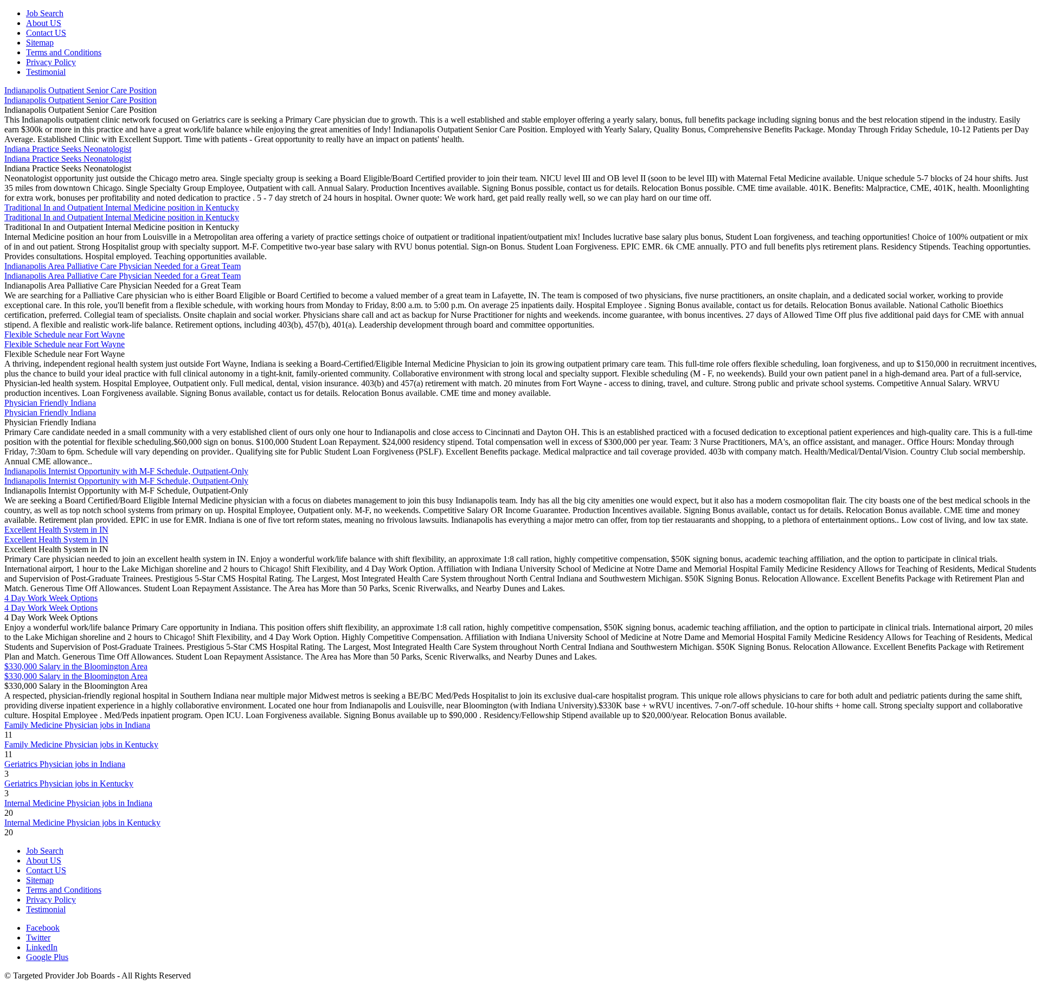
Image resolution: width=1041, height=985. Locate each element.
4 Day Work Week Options (51, 598)
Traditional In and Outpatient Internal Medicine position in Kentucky (121, 207)
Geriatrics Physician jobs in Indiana (64, 764)
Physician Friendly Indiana (50, 402)
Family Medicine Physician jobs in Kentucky (81, 744)
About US (43, 23)
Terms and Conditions (63, 52)
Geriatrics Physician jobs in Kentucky (68, 783)
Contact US (46, 32)
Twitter (38, 937)
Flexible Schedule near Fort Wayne (64, 334)
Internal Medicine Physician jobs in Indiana (78, 803)
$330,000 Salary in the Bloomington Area (75, 666)
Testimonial (46, 71)
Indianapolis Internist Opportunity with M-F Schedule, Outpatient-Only (126, 471)
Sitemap (40, 42)
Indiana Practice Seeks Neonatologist (67, 148)
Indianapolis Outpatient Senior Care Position (80, 90)
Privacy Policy (51, 62)
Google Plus (47, 957)
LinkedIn (41, 947)
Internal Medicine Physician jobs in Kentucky (82, 822)
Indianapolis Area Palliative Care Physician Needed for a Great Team (122, 266)
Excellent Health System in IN (56, 529)
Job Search (44, 13)
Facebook (43, 927)
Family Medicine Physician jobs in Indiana (77, 725)
